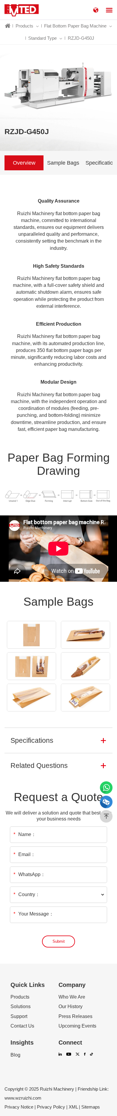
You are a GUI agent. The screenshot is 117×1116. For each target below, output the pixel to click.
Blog (15, 1055)
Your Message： (34, 913)
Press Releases (75, 1016)
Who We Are (71, 997)
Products (19, 997)
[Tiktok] (91, 1055)
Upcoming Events (77, 1026)
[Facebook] (85, 1055)
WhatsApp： (29, 874)
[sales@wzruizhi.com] (106, 802)
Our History (70, 1006)
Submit (58, 941)
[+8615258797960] (106, 787)
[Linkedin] (60, 1055)
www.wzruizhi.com (22, 1097)
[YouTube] (68, 1055)
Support (18, 1016)
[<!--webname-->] (21, 9)
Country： (27, 894)
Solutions (20, 1006)
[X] (78, 1055)
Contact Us (22, 1026)
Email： (24, 854)
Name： (25, 834)
